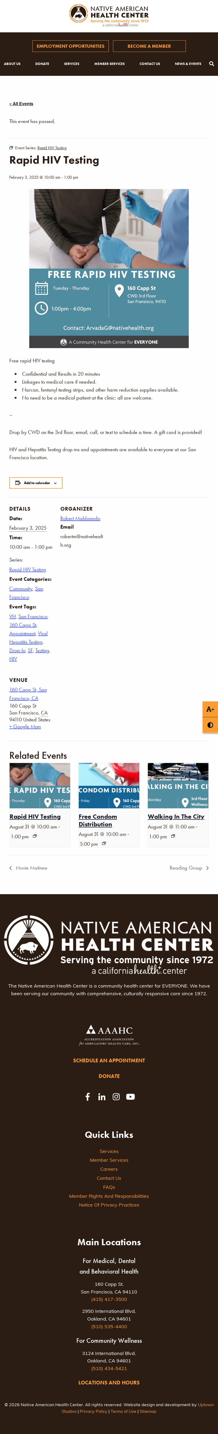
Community (20, 588)
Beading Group (187, 867)
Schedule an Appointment (109, 1060)
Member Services (109, 64)
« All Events (21, 103)
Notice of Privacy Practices (109, 1205)
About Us (12, 64)
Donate (42, 64)
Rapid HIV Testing (27, 569)
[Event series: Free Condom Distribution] (104, 843)
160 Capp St (22, 624)
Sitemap (148, 1412)
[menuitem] (70, 46)
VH (12, 616)
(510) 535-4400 (109, 1327)
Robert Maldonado (80, 518)
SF (30, 650)
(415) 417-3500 (109, 1299)
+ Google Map (25, 726)
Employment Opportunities (70, 46)
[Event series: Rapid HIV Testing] (35, 835)
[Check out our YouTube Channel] (130, 1096)
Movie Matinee (30, 867)
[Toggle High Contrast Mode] (210, 725)
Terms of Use (123, 1412)
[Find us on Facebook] (87, 1096)
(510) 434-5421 (109, 1369)
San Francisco (32, 616)
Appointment (22, 633)
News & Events (188, 64)
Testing (42, 650)
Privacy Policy (93, 1412)
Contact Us (150, 64)
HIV (13, 658)
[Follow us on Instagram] (116, 1096)
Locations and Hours (109, 1382)
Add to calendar (37, 482)
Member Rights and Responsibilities (109, 1196)
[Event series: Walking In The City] (173, 835)
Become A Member (149, 46)
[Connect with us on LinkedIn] (101, 1096)
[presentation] (40, 785)
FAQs (109, 1187)
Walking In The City (176, 816)
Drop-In (17, 650)
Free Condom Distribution (98, 820)
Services (71, 64)
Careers (109, 1169)
